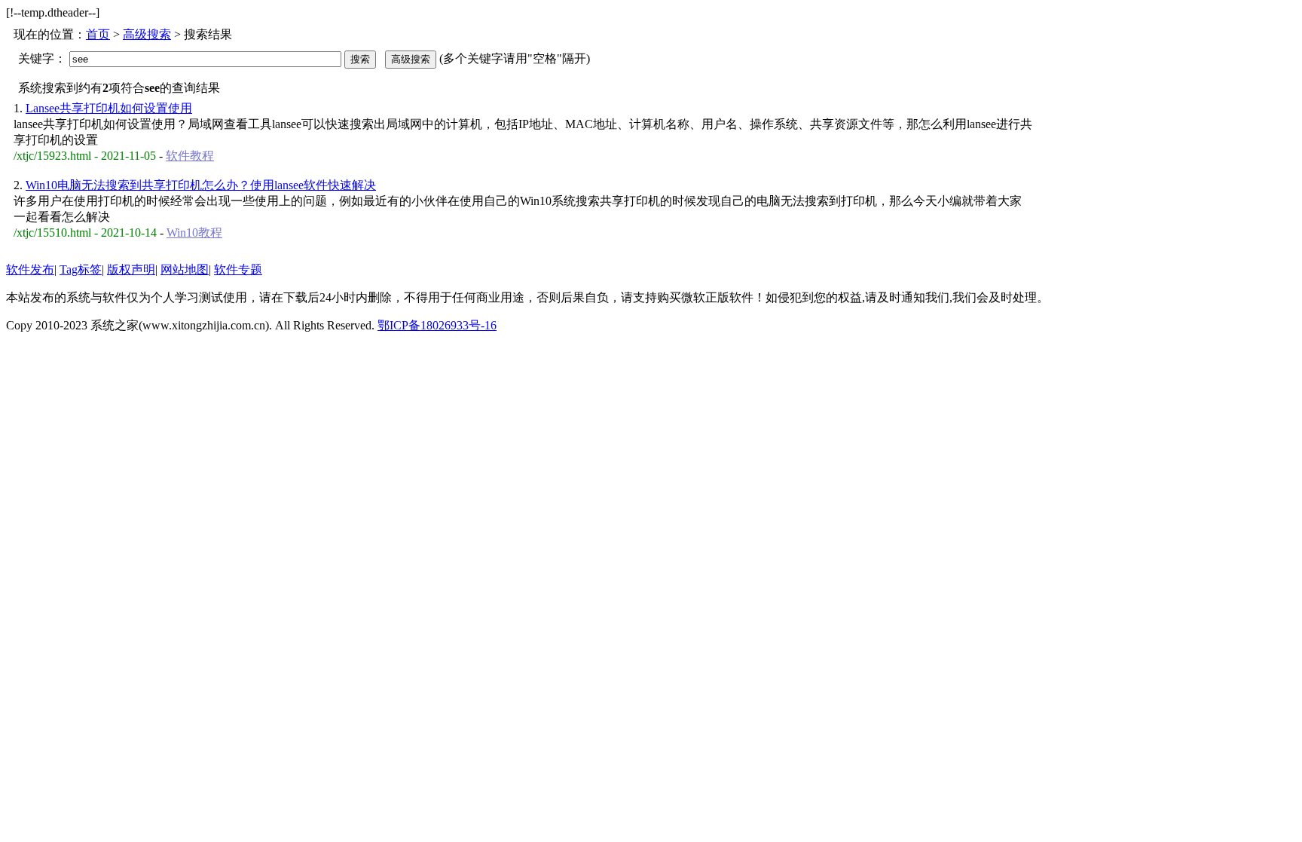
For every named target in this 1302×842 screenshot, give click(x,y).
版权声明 (131, 269)
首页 (98, 34)
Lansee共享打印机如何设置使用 (109, 108)
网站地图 (184, 269)
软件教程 (190, 155)
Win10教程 (194, 232)
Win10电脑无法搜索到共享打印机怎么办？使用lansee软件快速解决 (201, 185)
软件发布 (30, 269)
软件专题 (238, 269)
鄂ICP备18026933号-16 (437, 325)
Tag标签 (81, 269)
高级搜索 (147, 34)
